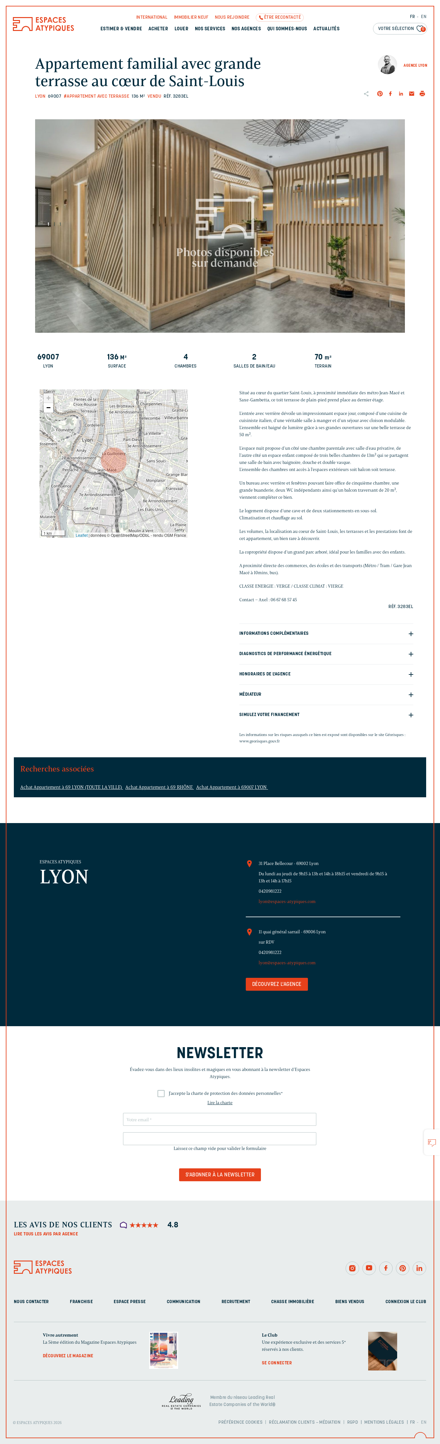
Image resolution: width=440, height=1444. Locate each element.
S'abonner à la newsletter (220, 1175)
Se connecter (277, 1363)
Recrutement (236, 1302)
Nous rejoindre (232, 17)
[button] (114, 460)
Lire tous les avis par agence (46, 1234)
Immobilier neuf (191, 17)
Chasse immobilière (292, 1302)
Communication (183, 1302)
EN (423, 17)
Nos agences (246, 29)
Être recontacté (282, 17)
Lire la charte (220, 1102)
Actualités (326, 29)
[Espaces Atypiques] (43, 29)
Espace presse (130, 1302)
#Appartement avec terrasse (96, 96)
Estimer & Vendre (121, 29)
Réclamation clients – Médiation (304, 1422)
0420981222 (270, 891)
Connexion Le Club (406, 1302)
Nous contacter (31, 1302)
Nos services (210, 29)
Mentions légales (384, 1422)
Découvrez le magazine (68, 1356)
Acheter (158, 29)
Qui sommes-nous (287, 29)
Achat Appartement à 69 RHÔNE (159, 787)
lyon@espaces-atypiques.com (287, 901)
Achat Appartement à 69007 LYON (232, 787)
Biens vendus (350, 1302)
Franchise (81, 1302)
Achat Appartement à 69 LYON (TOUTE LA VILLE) (71, 787)
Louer (181, 29)
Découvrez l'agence (276, 984)
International (151, 17)
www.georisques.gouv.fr (259, 741)
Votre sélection (401, 28)
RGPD (352, 1422)
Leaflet (82, 535)
